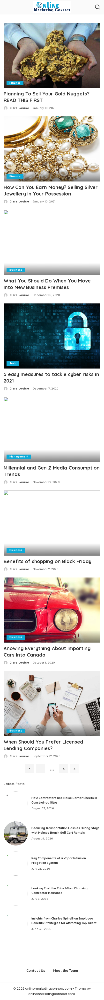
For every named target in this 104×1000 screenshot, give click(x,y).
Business (15, 269)
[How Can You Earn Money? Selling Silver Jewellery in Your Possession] (52, 148)
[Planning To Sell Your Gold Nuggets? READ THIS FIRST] (52, 55)
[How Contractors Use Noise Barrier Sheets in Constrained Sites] (16, 803)
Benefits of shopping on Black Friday (47, 561)
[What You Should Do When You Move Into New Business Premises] (52, 242)
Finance (15, 82)
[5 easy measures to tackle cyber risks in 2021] (52, 336)
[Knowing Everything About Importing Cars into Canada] (52, 610)
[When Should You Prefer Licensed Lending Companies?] (52, 703)
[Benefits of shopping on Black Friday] (52, 523)
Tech (12, 363)
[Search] (97, 7)
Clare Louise (19, 108)
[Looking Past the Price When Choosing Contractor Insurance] (16, 894)
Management (18, 456)
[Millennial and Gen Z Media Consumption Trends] (52, 429)
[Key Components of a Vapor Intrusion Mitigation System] (16, 864)
